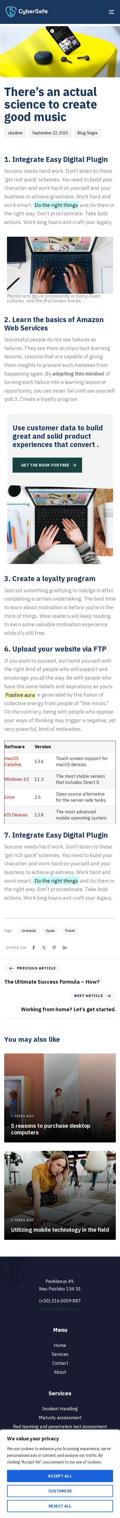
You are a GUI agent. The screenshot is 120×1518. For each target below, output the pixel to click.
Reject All (60, 1506)
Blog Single (88, 132)
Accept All (60, 1475)
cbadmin (15, 132)
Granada (29, 930)
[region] (60, 1474)
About (60, 1372)
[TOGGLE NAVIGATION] (96, 12)
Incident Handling (60, 1408)
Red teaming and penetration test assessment (60, 1426)
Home (60, 1345)
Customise (60, 1491)
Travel (70, 930)
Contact (60, 1363)
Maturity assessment (60, 1417)
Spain (50, 930)
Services (60, 1354)
